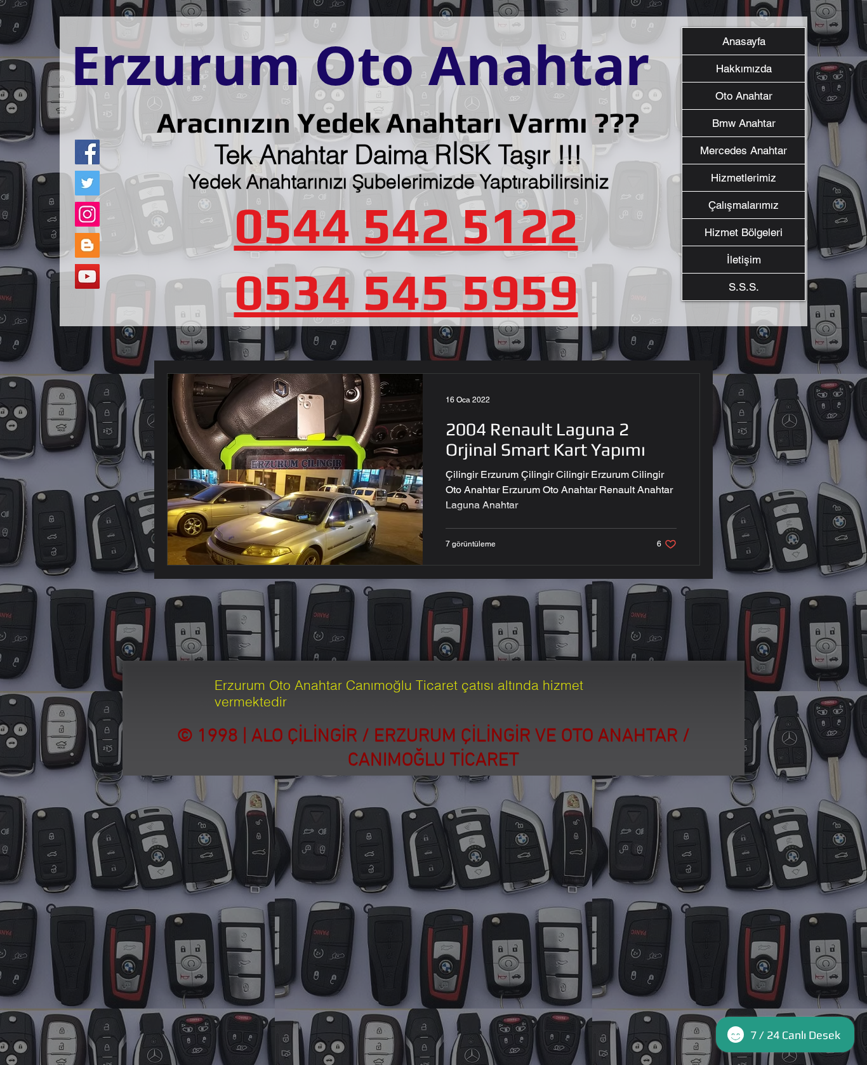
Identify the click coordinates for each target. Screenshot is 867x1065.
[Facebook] (87, 152)
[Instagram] (87, 214)
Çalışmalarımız (743, 205)
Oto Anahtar (743, 95)
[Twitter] (87, 183)
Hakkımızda (744, 68)
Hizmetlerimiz (743, 177)
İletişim (744, 259)
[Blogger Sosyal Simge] (87, 245)
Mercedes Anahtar (743, 150)
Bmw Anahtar (744, 123)
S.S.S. (744, 287)
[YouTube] (87, 276)
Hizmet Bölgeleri (744, 232)
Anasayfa (743, 41)
